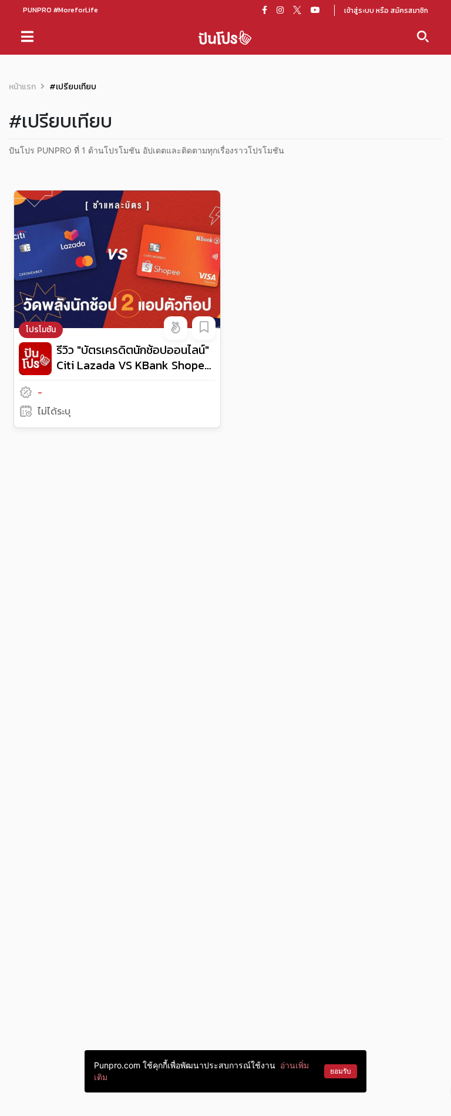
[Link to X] (297, 10)
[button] (175, 328)
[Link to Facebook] (264, 10)
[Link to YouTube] (315, 10)
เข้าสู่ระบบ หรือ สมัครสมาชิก (386, 10)
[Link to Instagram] (280, 10)
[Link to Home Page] (225, 37)
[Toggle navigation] (27, 36)
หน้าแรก (22, 87)
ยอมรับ (340, 1071)
